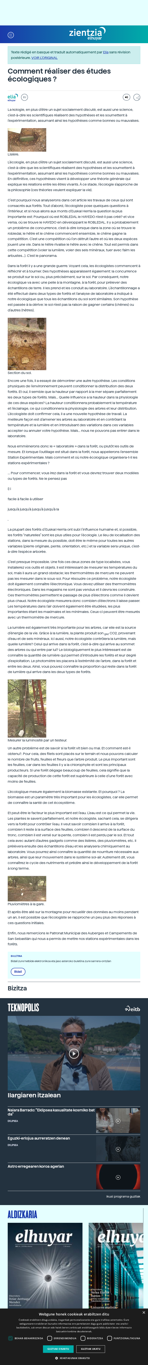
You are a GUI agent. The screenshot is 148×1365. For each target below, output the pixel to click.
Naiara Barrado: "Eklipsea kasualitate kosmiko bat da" (51, 1112)
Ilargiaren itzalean (34, 1095)
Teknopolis (23, 1007)
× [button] (143, 1312)
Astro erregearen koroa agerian (36, 1166)
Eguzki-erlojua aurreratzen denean (39, 1138)
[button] (11, 35)
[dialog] (74, 1337)
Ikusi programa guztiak (123, 1196)
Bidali (18, 971)
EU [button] (24, 97)
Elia (105, 52)
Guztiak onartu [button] (58, 1349)
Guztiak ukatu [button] (90, 1349)
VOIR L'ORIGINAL (44, 58)
